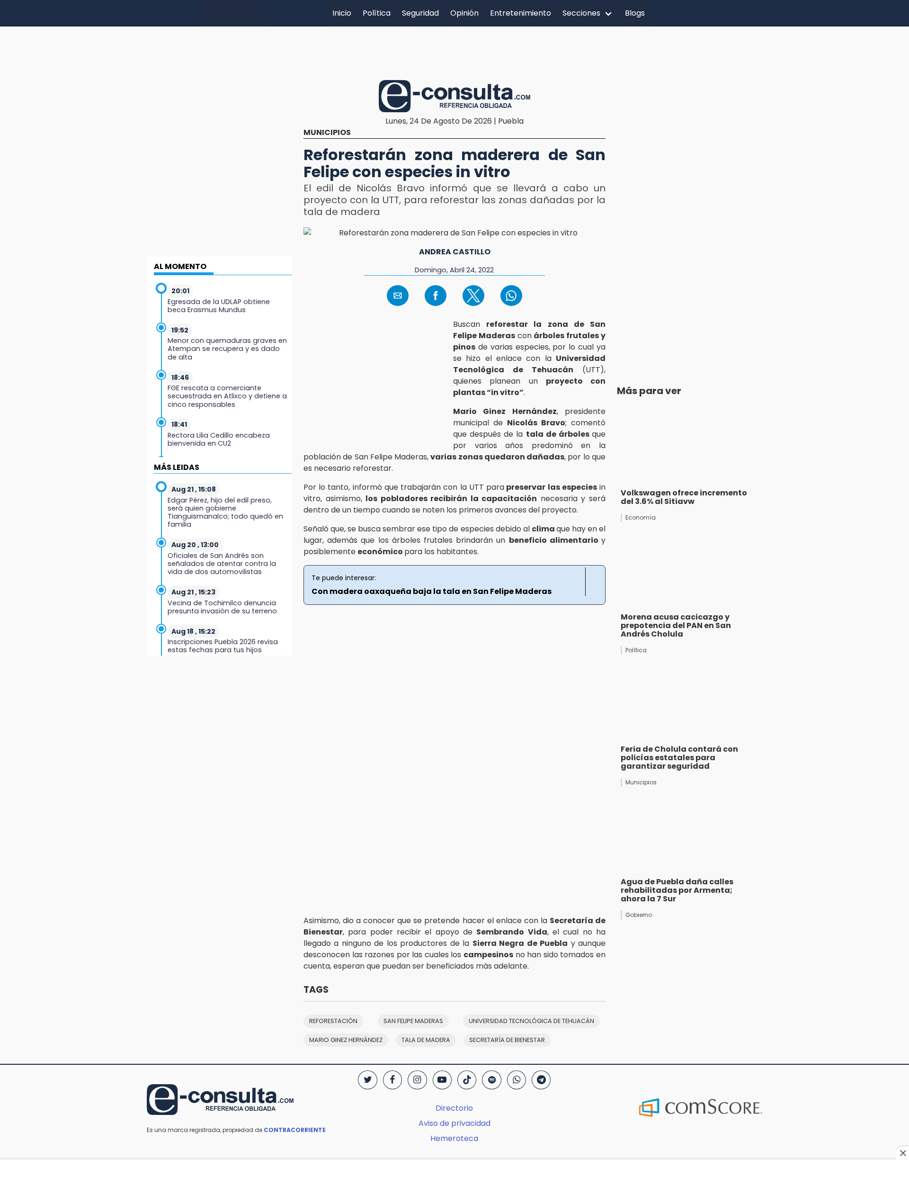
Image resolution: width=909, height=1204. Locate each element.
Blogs (635, 13)
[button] (398, 295)
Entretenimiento (520, 13)
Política (377, 13)
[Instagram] (417, 1079)
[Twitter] (367, 1079)
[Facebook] (392, 1079)
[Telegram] (541, 1079)
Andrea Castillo (454, 251)
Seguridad (420, 13)
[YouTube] (442, 1079)
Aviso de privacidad (454, 1123)
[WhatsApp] (516, 1079)
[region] (454, 51)
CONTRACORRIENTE (295, 1130)
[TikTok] (466, 1079)
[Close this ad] (902, 1152)
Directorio (454, 1108)
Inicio (341, 13)
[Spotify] (491, 1079)
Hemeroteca (454, 1138)
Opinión (464, 13)
